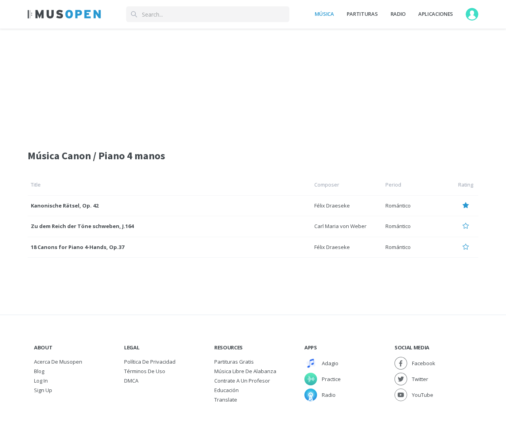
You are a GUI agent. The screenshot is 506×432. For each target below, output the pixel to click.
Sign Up (43, 390)
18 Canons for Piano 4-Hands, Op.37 (77, 247)
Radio (398, 13)
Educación (226, 390)
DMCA (131, 380)
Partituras (362, 13)
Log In (41, 380)
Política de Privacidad (150, 361)
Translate (225, 399)
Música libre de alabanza (245, 371)
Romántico (398, 205)
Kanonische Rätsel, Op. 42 (64, 205)
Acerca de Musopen (58, 361)
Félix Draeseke (332, 205)
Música (324, 13)
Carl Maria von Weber (340, 226)
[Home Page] (64, 14)
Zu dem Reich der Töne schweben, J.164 (82, 226)
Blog (39, 371)
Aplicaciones (435, 13)
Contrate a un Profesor (242, 380)
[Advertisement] (253, 84)
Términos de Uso (144, 371)
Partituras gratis (234, 361)
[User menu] (472, 14)
